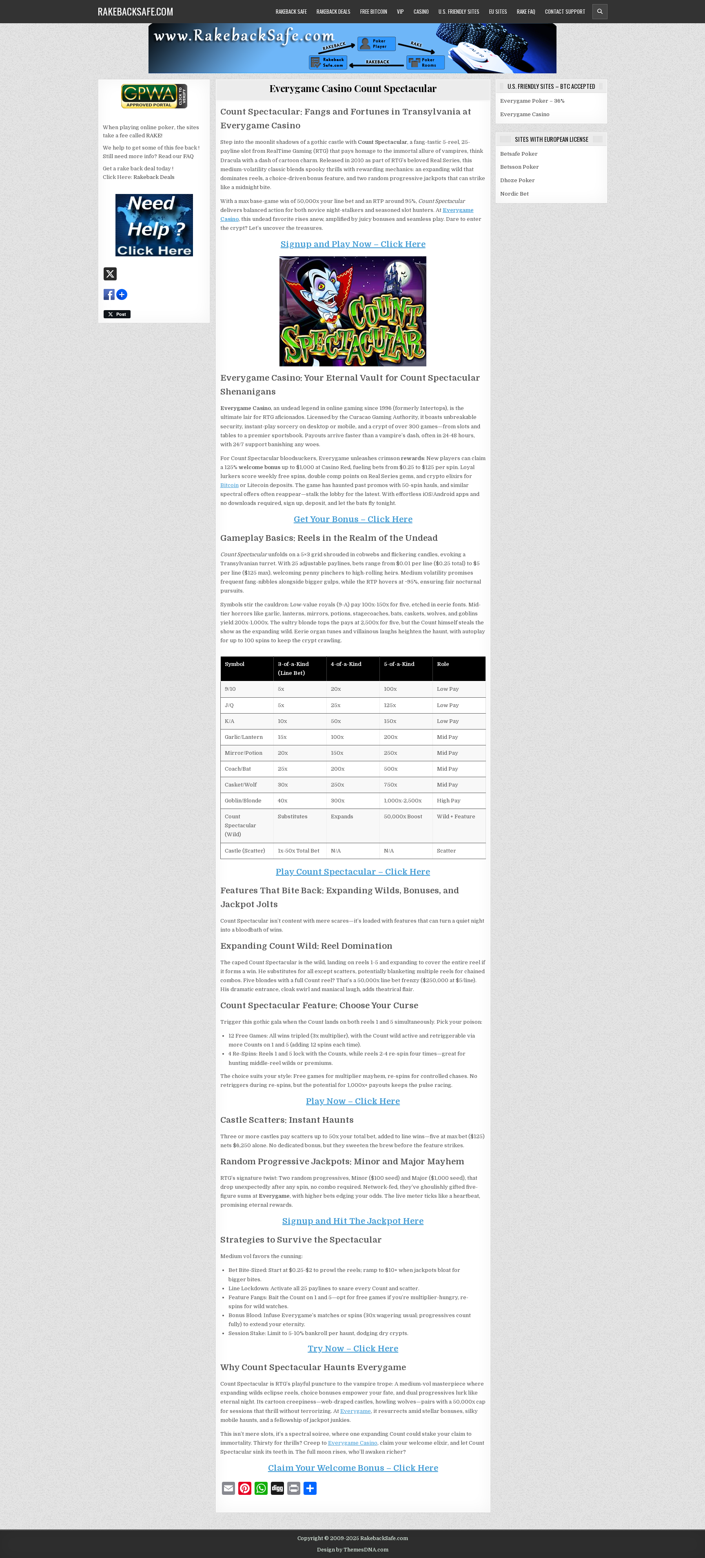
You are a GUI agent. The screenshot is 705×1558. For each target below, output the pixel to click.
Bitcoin (229, 485)
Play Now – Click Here (353, 1101)
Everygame (355, 1411)
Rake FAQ (526, 11)
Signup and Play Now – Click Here (353, 244)
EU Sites (498, 11)
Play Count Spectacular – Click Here (353, 872)
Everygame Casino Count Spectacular (353, 88)
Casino (421, 11)
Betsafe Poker (519, 154)
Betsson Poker (519, 167)
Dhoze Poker (517, 180)
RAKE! (154, 135)
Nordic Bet (514, 194)
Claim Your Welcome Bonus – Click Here (353, 1468)
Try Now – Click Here (353, 1348)
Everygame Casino (352, 1443)
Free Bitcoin (373, 11)
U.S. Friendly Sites (459, 11)
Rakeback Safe (291, 11)
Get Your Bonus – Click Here (353, 519)
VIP (400, 11)
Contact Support (565, 11)
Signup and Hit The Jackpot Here (352, 1221)
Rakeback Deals (333, 11)
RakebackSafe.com (135, 11)
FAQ (188, 156)
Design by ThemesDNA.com (352, 1550)
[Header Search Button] (599, 11)
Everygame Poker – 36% (532, 101)
